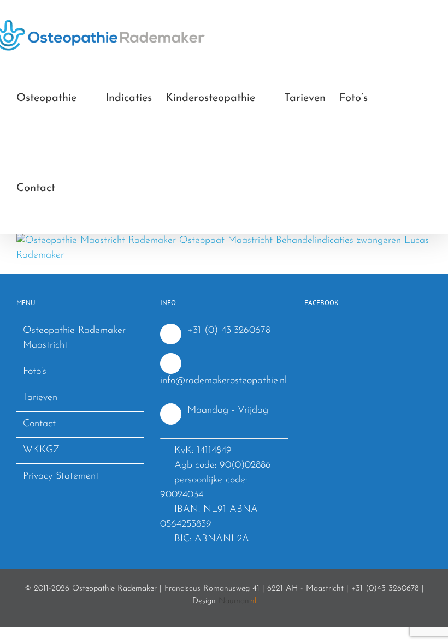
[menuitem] (54, 98)
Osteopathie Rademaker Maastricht (74, 338)
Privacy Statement (61, 476)
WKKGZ (41, 450)
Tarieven (40, 398)
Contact (39, 424)
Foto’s (34, 372)
